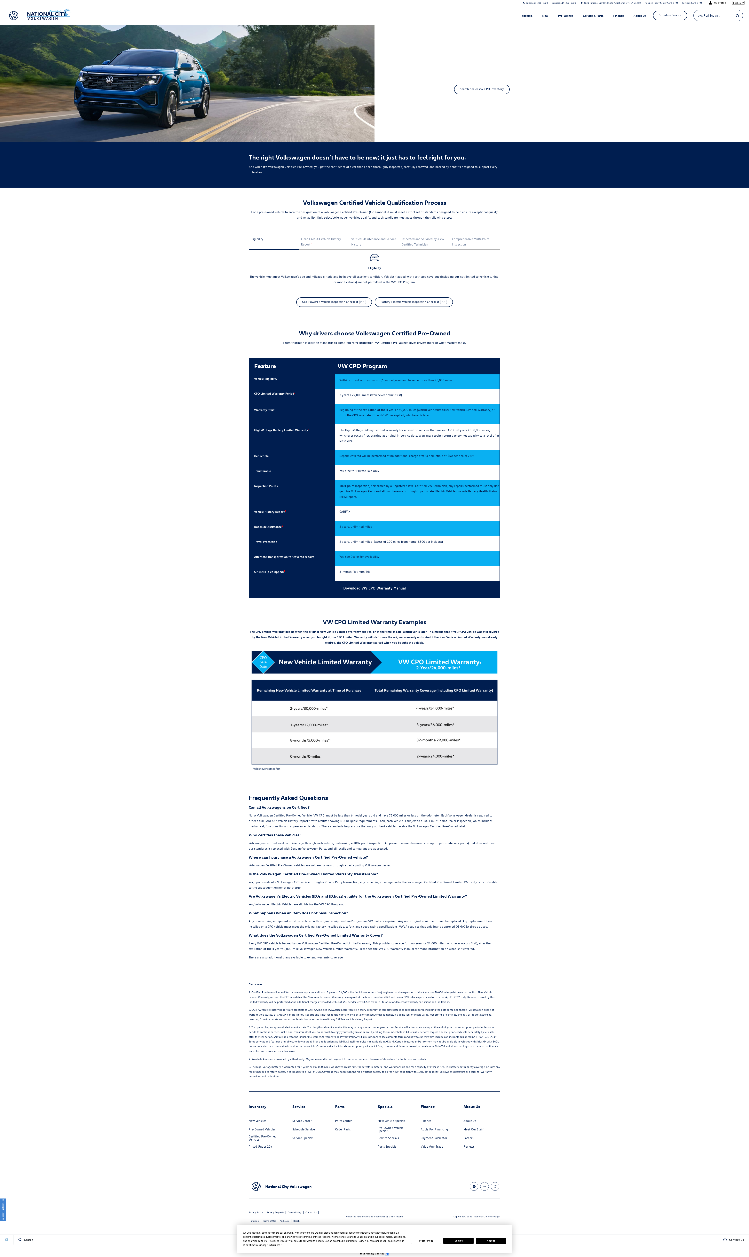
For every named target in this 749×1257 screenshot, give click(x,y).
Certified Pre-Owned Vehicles (263, 1138)
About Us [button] (639, 16)
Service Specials (302, 1138)
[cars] (484, 1186)
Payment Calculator (434, 1138)
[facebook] (474, 1186)
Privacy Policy (256, 1212)
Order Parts (343, 1129)
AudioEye (284, 1220)
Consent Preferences (2, 1209)
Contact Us (311, 1212)
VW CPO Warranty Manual (396, 949)
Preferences (426, 1240)
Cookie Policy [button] (357, 1241)
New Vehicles (257, 1121)
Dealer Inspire (396, 1216)
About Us (469, 1121)
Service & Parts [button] (593, 16)
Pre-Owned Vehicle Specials (390, 1129)
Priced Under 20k (260, 1146)
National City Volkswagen (487, 1216)
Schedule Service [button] (670, 15)
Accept (491, 1240)
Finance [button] (618, 16)
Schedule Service (303, 1129)
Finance (426, 1121)
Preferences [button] (274, 1245)
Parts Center (343, 1121)
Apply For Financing (434, 1129)
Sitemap (255, 1220)
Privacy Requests (275, 1212)
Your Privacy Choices (372, 1253)
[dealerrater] (495, 1186)
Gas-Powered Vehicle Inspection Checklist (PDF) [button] (334, 302)
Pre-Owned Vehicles (262, 1129)
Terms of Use (269, 1220)
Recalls (296, 1220)
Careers (468, 1138)
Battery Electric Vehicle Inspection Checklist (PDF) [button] (414, 302)
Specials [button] (527, 16)
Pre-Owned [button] (565, 16)
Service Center (302, 1121)
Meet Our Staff (473, 1129)
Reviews (469, 1146)
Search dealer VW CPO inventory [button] (482, 89)
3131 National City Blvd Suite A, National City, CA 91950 (612, 2)
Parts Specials (387, 1146)
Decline (458, 1240)
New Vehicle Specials (392, 1121)
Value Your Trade (432, 1146)
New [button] (545, 16)
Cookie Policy (295, 1212)
